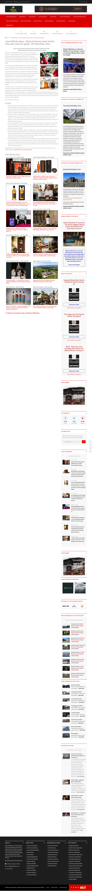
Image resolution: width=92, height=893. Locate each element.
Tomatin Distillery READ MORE (78, 714)
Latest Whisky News (11, 16)
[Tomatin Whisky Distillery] (66, 668)
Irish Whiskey (53, 16)
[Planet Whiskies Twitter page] (73, 887)
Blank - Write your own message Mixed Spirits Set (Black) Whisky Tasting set (74, 348)
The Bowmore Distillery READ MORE (78, 721)
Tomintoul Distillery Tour (72, 106)
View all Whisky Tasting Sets (74, 308)
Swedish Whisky (30, 868)
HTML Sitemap (63, 887)
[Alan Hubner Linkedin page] (90, 451)
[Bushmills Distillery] (74, 180)
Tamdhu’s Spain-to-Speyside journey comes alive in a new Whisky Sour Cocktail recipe (44, 255)
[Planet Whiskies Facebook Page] (79, 2)
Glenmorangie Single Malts (75, 863)
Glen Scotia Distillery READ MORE (78, 728)
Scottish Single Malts (65, 16)
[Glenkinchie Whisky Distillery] (66, 647)
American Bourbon (31, 872)
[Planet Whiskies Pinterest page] (75, 887)
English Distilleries (52, 863)
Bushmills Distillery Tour (72, 169)
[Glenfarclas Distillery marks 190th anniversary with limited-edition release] (66, 462)
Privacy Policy (54, 887)
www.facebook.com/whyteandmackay (22, 149)
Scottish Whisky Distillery (79, 16)
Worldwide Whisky (60, 21)
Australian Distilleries (53, 861)
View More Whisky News (74, 456)
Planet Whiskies (13, 887)
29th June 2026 (74, 515)
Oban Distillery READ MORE (78, 735)
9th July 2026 (74, 469)
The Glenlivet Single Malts (75, 874)
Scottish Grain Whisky (25, 21)
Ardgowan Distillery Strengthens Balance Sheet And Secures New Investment (44, 281)
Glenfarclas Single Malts (75, 857)
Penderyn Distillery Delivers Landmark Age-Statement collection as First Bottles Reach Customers (18, 256)
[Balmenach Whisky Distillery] (66, 675)
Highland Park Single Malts (75, 865)
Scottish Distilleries (53, 845)
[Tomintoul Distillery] (74, 117)
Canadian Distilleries (53, 859)
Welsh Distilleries (52, 857)
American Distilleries (53, 850)
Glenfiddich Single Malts (75, 859)
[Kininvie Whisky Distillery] (66, 633)
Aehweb (42, 887)
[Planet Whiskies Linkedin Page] (86, 2)
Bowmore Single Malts (74, 852)
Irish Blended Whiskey (32, 857)
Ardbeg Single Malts (74, 845)
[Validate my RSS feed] (83, 888)
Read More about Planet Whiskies (13, 860)
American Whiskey (31, 870)
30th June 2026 (74, 504)
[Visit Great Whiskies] (80, 589)
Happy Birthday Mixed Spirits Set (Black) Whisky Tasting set (74, 282)
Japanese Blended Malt (32, 865)
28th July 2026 (74, 460)
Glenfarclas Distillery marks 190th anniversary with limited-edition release (18, 177)
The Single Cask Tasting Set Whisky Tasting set (74, 315)
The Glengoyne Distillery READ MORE (78, 707)
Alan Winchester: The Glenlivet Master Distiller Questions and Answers (78, 814)
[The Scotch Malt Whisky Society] (61, 9)
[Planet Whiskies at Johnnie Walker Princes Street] (74, 66)
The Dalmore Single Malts (75, 872)
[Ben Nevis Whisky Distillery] (66, 661)
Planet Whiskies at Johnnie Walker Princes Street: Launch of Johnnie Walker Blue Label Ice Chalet (74, 52)
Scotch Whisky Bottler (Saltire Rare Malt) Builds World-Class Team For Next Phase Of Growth (45, 204)
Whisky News (22, 16)
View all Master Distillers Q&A (74, 750)
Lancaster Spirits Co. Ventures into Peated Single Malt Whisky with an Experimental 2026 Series (18, 281)
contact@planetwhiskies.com (13, 866)
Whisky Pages (71, 21)
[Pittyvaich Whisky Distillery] (66, 640)
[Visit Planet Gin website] (68, 589)
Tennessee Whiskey (31, 874)
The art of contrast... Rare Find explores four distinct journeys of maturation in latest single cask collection (18, 307)
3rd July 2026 (74, 493)
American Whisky (49, 21)
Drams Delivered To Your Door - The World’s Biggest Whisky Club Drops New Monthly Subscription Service (74, 225)
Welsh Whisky (30, 852)
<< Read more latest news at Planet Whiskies (22, 313)
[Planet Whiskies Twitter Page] (81, 2)
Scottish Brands (43, 16)
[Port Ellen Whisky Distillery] (66, 654)
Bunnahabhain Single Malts (75, 854)
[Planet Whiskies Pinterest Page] (84, 2)
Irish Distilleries (52, 848)
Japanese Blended (31, 863)
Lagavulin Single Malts (74, 868)
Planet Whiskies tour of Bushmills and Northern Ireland (72, 198)
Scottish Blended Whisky (12, 21)
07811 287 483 (10, 868)
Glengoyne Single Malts (75, 861)
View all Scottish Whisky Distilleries (74, 620)
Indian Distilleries (52, 865)
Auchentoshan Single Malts (75, 848)
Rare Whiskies (32, 16)
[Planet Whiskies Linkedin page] (78, 887)
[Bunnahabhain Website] (74, 396)
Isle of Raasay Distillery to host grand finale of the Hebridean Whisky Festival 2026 (45, 307)
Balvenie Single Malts (74, 850)
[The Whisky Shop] (82, 606)
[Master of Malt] (66, 606)
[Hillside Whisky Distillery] (66, 626)
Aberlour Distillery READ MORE (78, 686)
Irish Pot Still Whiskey (32, 859)
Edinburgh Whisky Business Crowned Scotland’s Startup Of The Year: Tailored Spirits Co (17, 230)
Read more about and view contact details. (77, 625)
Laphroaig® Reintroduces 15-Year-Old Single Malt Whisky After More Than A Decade (45, 229)
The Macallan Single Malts (75, 877)
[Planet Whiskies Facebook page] (71, 887)
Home (7, 37)
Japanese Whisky (37, 21)
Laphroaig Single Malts (74, 870)
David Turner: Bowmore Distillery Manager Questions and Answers (78, 755)
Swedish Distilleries (52, 854)
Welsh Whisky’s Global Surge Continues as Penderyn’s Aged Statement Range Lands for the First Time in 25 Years (45, 178)
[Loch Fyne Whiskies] (74, 606)
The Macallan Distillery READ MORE (78, 693)
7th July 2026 (74, 480)
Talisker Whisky (73, 879)
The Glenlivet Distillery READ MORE (78, 700)
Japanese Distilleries (53, 852)
